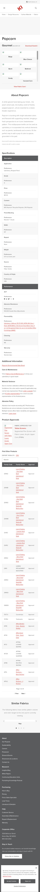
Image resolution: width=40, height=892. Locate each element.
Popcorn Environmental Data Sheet (13, 365)
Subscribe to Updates (12, 856)
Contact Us (5, 762)
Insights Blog (6, 770)
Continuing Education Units (11, 777)
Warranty (5, 823)
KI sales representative (12, 394)
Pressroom (5, 752)
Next (23, 693)
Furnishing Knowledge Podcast (12, 780)
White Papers (6, 774)
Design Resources (13, 14)
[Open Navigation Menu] (4, 8)
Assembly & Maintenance (10, 816)
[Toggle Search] (36, 8)
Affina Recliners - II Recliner (19, 681)
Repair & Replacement (9, 819)
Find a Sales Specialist (9, 797)
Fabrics (36, 14)
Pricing (4, 794)
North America (32, 2)
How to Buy (6, 791)
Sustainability (6, 745)
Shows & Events (7, 755)
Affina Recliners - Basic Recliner (20, 672)
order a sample (28, 391)
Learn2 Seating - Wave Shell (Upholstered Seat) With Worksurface (20, 605)
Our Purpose (6, 742)
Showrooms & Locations (10, 759)
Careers (4, 748)
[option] (20, 722)
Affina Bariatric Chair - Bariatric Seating (20, 626)
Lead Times (5, 801)
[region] (20, 878)
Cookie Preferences (20, 886)
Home (3, 14)
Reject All (28, 881)
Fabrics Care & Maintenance (15, 374)
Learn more (12, 413)
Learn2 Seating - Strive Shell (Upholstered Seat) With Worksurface (20, 579)
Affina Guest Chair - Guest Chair (20, 635)
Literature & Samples (8, 804)
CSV (17, 455)
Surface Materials (26, 14)
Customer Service (8, 812)
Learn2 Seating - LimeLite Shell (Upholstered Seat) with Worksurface (20, 545)
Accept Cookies (11, 881)
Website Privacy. (7, 876)
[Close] (36, 868)
